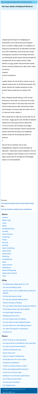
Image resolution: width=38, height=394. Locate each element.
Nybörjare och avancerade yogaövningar (16, 375)
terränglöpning (7, 259)
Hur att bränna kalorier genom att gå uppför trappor (17, 203)
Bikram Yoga (6, 220)
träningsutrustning (8, 228)
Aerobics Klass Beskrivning (12, 349)
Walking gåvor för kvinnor (11, 316)
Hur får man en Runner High (12, 372)
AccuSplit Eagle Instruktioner (12, 312)
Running (5, 242)
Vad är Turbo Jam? (9, 353)
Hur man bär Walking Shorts (12, 287)
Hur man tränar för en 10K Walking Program (17, 325)
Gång (4, 262)
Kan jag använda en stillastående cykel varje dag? (19, 343)
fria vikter (5, 231)
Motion (4, 226)
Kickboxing (6, 237)
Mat (14, 2)
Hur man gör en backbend (11, 382)
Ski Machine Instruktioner (11, 362)
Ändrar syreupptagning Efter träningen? (16, 369)
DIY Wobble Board (9, 385)
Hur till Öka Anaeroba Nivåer (12, 379)
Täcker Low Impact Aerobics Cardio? (15, 366)
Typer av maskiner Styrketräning (13, 356)
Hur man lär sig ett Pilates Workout (14, 346)
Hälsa (18, 2)
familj (23, 2)
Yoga (4, 276)
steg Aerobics (6, 253)
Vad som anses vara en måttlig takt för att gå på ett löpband (19, 292)
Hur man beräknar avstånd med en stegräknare (16, 209)
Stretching (5, 256)
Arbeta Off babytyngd (9, 270)
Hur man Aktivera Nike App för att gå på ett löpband (19, 306)
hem (3, 2)
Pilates (4, 240)
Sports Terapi (6, 251)
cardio (4, 223)
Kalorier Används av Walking (12, 303)
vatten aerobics (7, 265)
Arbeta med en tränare (9, 273)
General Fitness (7, 234)
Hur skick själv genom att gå (12, 296)
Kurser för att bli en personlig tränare (15, 340)
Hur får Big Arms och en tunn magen (14, 359)
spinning (5, 245)
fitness (28, 2)
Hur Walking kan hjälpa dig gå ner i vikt (15, 284)
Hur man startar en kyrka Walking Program (16, 322)
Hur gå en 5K (7, 332)
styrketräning (6, 267)
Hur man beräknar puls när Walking (14, 319)
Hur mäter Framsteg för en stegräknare (15, 329)
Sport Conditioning (8, 248)
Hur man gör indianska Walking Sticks (15, 299)
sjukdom (9, 2)
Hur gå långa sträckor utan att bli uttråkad (16, 309)
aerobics (5, 217)
